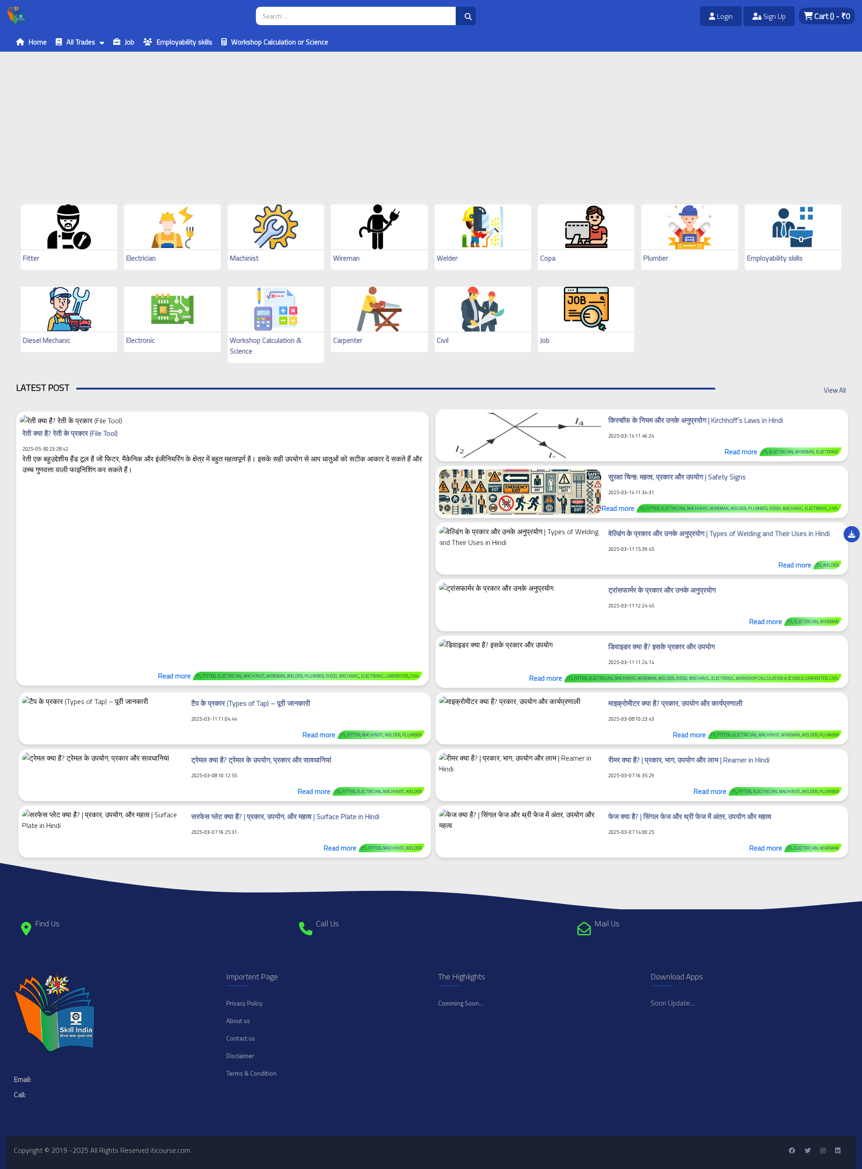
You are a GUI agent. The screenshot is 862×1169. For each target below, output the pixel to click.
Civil (443, 340)
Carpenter (347, 340)
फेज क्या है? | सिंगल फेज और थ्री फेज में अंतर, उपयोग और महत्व (689, 816)
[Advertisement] (269, 114)
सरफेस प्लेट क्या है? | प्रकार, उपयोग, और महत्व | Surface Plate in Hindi (285, 816)
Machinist (244, 257)
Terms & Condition (251, 1073)
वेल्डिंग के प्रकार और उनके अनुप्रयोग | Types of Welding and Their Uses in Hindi (719, 533)
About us (238, 1020)
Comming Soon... (460, 1003)
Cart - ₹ (831, 16)
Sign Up (773, 16)
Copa (547, 257)
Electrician (141, 257)
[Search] (466, 16)
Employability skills (184, 41)
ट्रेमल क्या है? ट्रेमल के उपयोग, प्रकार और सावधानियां (261, 759)
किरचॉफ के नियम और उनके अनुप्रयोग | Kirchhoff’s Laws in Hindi (695, 420)
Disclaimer (240, 1055)
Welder (447, 257)
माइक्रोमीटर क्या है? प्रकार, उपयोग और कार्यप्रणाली (675, 703)
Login (724, 16)
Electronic (140, 340)
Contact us (240, 1038)
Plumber (655, 257)
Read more (174, 675)
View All (835, 390)
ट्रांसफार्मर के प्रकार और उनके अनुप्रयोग (662, 589)
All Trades (80, 41)
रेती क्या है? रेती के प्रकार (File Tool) (70, 433)
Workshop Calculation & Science (769, 678)
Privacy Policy (244, 1003)
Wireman (346, 257)
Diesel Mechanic (46, 340)
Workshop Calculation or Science (279, 41)
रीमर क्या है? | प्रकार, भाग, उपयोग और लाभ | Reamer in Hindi (689, 759)
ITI (198, 676)
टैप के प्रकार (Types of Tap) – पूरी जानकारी (250, 703)
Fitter (31, 257)
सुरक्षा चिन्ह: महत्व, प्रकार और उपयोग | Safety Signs (677, 476)
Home (38, 41)
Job (129, 41)
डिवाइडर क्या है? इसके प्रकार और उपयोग (661, 646)
